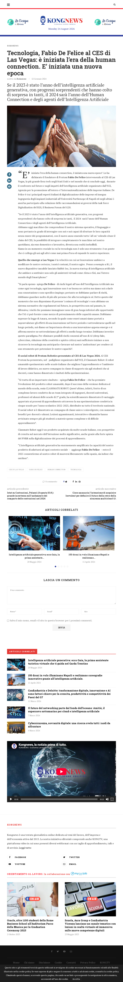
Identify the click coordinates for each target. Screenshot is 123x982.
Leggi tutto (25, 847)
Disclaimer (44, 962)
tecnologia (75, 470)
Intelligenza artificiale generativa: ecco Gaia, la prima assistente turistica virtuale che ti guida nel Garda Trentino (68, 662)
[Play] (10, 799)
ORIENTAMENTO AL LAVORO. (25, 874)
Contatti (71, 962)
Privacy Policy (87, 962)
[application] (61, 771)
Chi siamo (29, 962)
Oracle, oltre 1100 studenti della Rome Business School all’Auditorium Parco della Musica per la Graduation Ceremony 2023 (30, 925)
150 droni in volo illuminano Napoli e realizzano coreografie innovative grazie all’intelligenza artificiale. (65, 677)
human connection (56, 470)
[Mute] (107, 799)
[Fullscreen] (112, 799)
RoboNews (12, 46)
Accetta (76, 979)
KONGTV (105, 962)
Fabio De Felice (35, 470)
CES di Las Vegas (16, 470)
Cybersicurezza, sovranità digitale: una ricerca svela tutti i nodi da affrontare (69, 725)
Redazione (21, 78)
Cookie (58, 962)
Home (16, 962)
